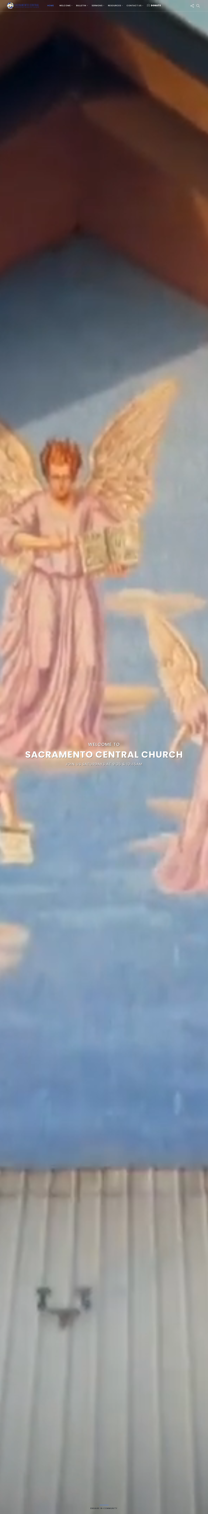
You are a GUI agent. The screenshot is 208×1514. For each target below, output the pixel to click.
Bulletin (81, 5)
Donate (156, 5)
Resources (114, 5)
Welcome (65, 5)
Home (50, 5)
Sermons (97, 5)
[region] (104, 757)
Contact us (134, 5)
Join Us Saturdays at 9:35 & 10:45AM (104, 764)
